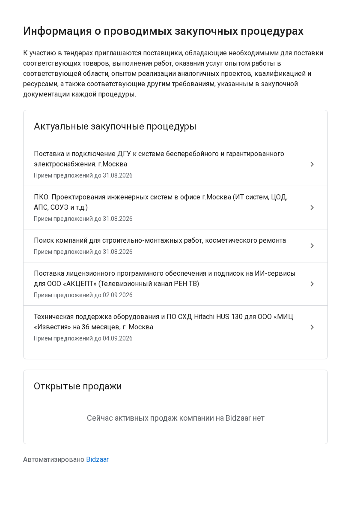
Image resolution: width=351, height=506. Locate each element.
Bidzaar (97, 459)
